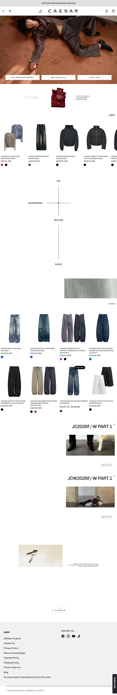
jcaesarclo (18, 691)
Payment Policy (11, 658)
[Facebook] (63, 636)
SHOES (58, 264)
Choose (52, 149)
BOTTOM (58, 220)
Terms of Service (12, 667)
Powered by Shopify (35, 691)
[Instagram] (68, 636)
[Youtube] (73, 636)
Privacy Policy (11, 648)
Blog (6, 672)
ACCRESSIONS (35, 203)
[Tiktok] (79, 636)
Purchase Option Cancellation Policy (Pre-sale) (27, 677)
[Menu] (3, 11)
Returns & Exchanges (14, 653)
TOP (59, 181)
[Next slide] (107, 144)
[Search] (10, 11)
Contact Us (9, 643)
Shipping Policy (11, 662)
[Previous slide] (3, 328)
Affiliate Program (12, 638)
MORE (107, 465)
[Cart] (113, 11)
